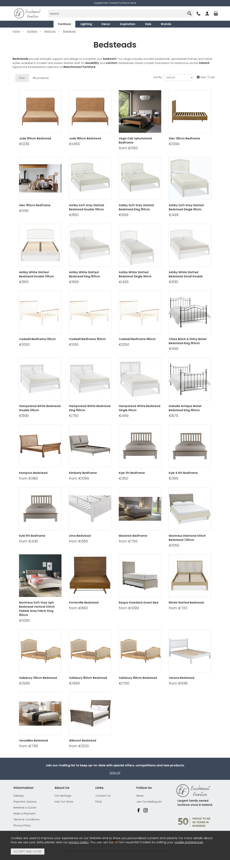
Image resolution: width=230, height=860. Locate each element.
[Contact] (198, 13)
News (140, 796)
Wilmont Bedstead (82, 740)
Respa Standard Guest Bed (138, 602)
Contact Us (103, 796)
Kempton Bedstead (33, 473)
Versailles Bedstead (33, 740)
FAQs (98, 801)
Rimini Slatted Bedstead (186, 602)
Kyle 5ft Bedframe (32, 536)
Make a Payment (24, 813)
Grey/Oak (40, 550)
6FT (151, 153)
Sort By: (158, 77)
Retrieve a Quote (24, 807)
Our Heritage (62, 796)
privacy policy (79, 842)
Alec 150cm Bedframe (34, 205)
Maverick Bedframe (133, 536)
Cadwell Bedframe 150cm (87, 339)
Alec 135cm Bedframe (184, 138)
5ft (40, 483)
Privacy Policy (22, 825)
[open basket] (215, 13)
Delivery (18, 796)
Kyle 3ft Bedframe (132, 473)
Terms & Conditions (26, 819)
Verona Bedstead (181, 678)
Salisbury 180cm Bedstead (138, 678)
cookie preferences (188, 842)
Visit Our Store (63, 801)
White (55, 550)
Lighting (86, 24)
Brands (166, 24)
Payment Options (24, 801)
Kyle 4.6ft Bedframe (183, 473)
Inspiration (127, 24)
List (213, 77)
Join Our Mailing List (149, 801)
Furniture (64, 24)
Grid (203, 77)
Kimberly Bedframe (83, 473)
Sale (148, 24)
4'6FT (178, 625)
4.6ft (24, 483)
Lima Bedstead (80, 536)
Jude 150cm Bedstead (35, 138)
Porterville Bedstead (83, 602)
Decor (106, 24)
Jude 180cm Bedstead (85, 138)
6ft (55, 483)
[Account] (207, 13)
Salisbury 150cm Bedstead (88, 678)
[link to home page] (27, 13)
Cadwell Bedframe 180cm (137, 339)
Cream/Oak (25, 550)
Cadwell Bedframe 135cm (37, 339)
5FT (128, 153)
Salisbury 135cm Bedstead (38, 678)
